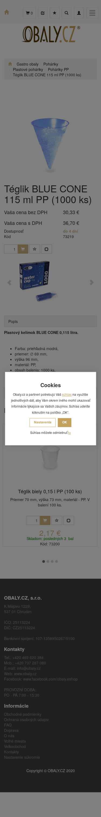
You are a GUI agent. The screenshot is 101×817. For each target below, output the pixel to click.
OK (64, 422)
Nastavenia (42, 422)
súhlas (67, 394)
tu (69, 432)
